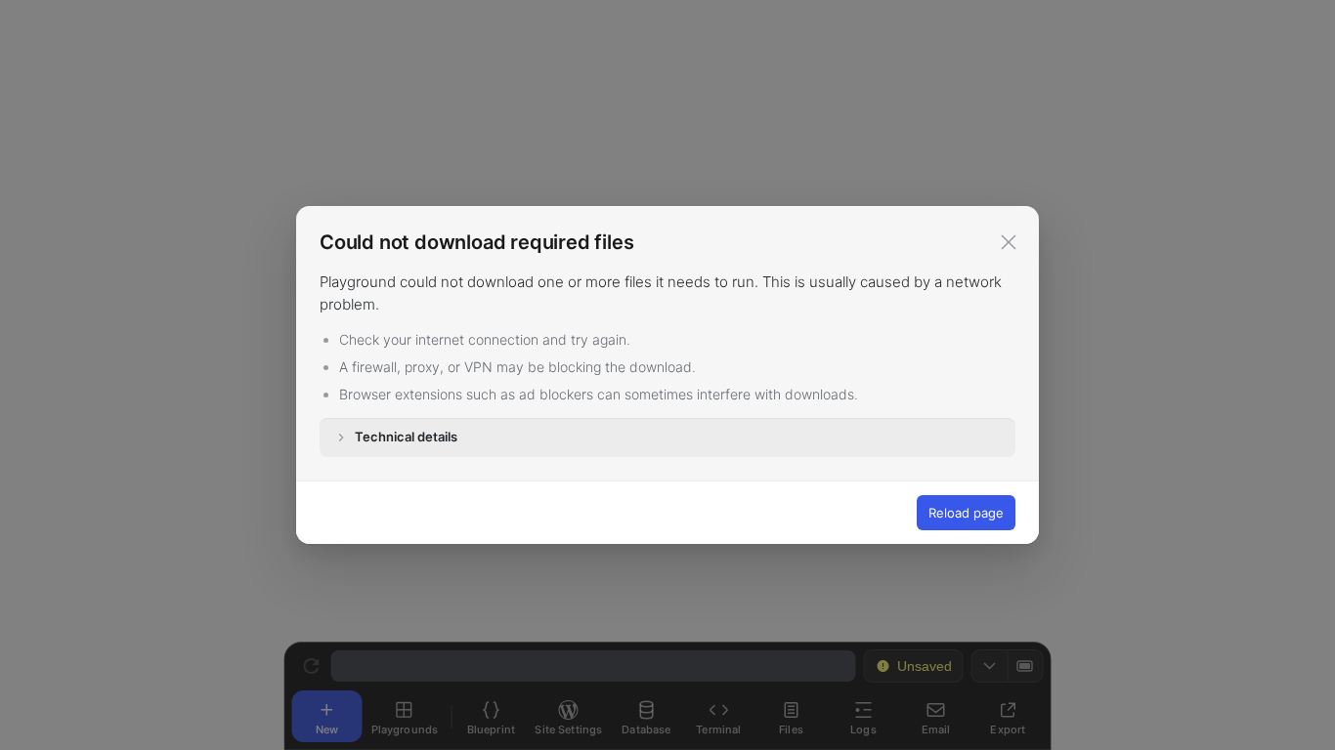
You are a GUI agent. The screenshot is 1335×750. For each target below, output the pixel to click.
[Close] (1008, 242)
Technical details (406, 436)
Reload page (966, 513)
